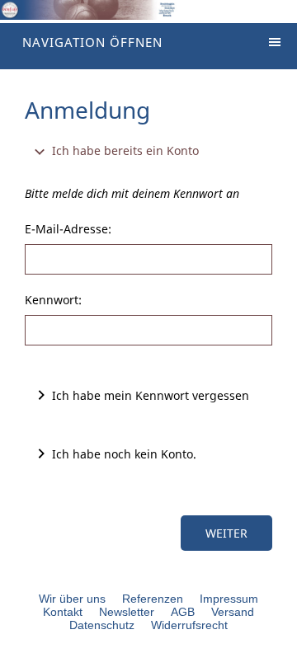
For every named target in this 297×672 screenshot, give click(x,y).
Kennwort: (53, 300)
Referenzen (152, 598)
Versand (232, 611)
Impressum (229, 598)
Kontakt (62, 611)
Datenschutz (101, 625)
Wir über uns (72, 598)
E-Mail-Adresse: (68, 229)
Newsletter (126, 611)
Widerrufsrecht (189, 625)
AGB (183, 611)
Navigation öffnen (92, 42)
